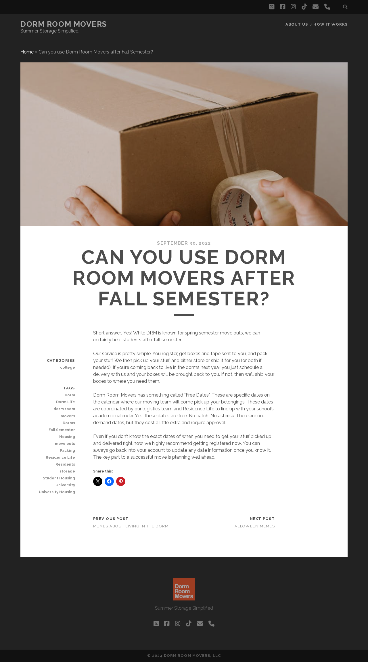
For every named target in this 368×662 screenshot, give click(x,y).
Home (27, 52)
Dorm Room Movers (63, 24)
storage (67, 471)
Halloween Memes (253, 526)
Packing (67, 450)
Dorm (70, 395)
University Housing (57, 492)
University (65, 485)
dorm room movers (64, 412)
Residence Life (60, 457)
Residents (65, 464)
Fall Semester (62, 430)
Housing (67, 437)
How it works (330, 24)
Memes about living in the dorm (130, 526)
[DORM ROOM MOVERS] (184, 598)
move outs (65, 443)
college (67, 367)
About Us (296, 24)
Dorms (69, 423)
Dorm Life (65, 402)
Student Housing (59, 478)
